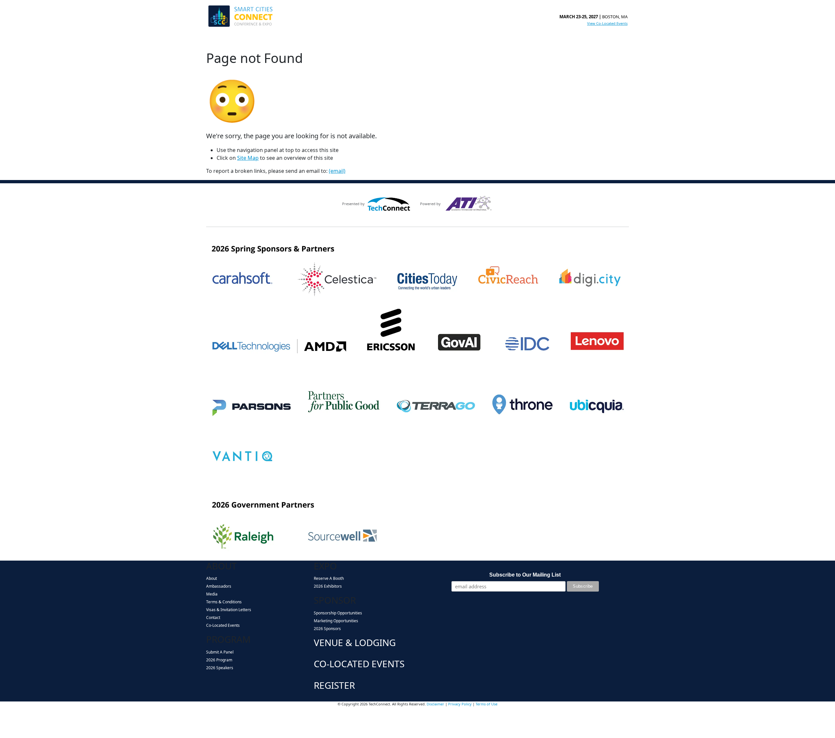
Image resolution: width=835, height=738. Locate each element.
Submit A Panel (220, 652)
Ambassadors (218, 586)
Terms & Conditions (224, 602)
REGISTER (334, 685)
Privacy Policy (460, 703)
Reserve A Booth (329, 578)
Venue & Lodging (342, 41)
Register (434, 41)
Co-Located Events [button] (391, 41)
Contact (213, 617)
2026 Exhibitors (328, 586)
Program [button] (246, 41)
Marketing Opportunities (336, 621)
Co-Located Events (223, 625)
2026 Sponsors (327, 628)
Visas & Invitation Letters (228, 609)
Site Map (248, 157)
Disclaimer (435, 703)
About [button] (217, 41)
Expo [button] (273, 41)
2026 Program (219, 660)
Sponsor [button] (300, 41)
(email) (337, 170)
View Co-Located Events (607, 23)
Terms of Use (486, 703)
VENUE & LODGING (355, 642)
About (211, 578)
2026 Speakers (219, 667)
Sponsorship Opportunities (338, 613)
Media (212, 594)
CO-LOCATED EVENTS (359, 663)
